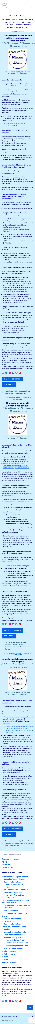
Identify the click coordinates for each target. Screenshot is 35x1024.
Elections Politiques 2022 (14, 938)
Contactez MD (7, 867)
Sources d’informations (13, 948)
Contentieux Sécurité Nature (15, 913)
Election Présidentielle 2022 (17, 943)
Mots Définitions (8, 954)
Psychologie (8, 391)
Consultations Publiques (13, 935)
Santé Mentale (21, 393)
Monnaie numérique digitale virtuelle (16, 841)
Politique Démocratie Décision (14, 927)
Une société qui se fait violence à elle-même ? (17, 404)
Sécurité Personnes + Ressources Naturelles (17, 398)
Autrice (5, 957)
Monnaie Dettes (13, 1017)
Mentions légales (9, 962)
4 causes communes (10, 859)
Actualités (9, 384)
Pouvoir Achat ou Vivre (15, 940)
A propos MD (7, 862)
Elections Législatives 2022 (17, 946)
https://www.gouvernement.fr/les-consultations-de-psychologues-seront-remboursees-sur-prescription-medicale (16, 466)
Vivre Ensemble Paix (17, 31)
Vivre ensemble (8, 921)
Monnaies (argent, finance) (14, 879)
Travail (5, 916)
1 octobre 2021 (29, 408)
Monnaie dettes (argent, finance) (15, 877)
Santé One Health (11, 911)
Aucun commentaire (20, 46)
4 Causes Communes (12, 379)
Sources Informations (12, 882)
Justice (7, 929)
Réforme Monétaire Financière (16, 890)
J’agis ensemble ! (9, 951)
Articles (5, 959)
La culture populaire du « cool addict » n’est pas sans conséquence (17, 38)
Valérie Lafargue (12, 43)
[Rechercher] (30, 1007)
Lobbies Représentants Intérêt (16, 932)
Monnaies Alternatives (13, 892)
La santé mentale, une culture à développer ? (17, 660)
